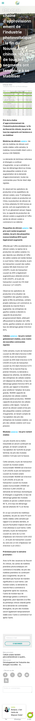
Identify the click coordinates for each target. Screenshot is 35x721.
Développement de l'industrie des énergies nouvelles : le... (16, 663)
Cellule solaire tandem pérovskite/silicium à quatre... (14, 656)
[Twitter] (12, 675)
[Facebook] (5, 675)
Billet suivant (7, 660)
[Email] (26, 675)
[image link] (17, 3)
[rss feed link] (6, 680)
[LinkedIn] (19, 675)
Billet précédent (8, 652)
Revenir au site (9, 670)
